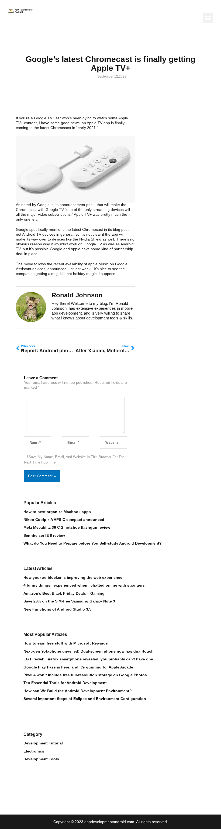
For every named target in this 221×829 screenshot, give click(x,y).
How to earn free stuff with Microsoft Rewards (65, 643)
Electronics (33, 751)
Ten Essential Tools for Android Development (65, 683)
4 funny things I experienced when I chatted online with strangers (84, 585)
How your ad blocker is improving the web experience (72, 578)
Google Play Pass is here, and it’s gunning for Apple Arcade (78, 667)
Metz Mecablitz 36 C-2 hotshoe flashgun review (66, 527)
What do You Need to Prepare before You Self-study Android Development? (92, 543)
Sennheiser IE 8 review (44, 536)
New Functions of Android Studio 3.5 (57, 609)
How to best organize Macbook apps (57, 512)
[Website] (113, 442)
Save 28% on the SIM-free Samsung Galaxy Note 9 (69, 601)
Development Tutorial (43, 743)
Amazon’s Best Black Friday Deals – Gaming (64, 593)
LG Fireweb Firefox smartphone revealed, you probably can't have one (88, 659)
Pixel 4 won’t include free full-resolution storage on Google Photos (85, 675)
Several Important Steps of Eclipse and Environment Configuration (84, 699)
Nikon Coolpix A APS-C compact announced (63, 520)
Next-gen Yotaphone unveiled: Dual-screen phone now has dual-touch (88, 651)
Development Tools (41, 759)
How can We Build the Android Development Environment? (77, 691)
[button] (208, 18)
